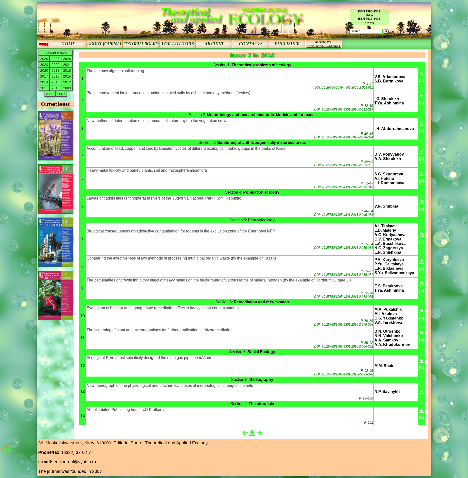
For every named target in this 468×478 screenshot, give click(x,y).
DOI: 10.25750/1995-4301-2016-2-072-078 (343, 297)
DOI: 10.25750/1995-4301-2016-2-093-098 (343, 374)
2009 (67, 88)
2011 (44, 88)
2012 (67, 82)
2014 (44, 82)
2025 (55, 59)
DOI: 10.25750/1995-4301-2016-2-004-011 (343, 87)
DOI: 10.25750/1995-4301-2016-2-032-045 (343, 187)
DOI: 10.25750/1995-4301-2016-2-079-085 (343, 324)
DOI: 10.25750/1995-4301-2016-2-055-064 (343, 247)
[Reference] (421, 81)
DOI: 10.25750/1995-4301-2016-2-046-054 (343, 215)
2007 (61, 94)
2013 (55, 82)
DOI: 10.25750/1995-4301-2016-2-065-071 (343, 275)
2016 (55, 76)
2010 (55, 88)
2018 (67, 70)
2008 (50, 94)
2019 (55, 70)
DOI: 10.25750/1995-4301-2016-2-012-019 (343, 109)
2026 (44, 59)
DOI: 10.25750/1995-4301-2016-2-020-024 (343, 137)
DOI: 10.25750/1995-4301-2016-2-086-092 (343, 346)
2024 (67, 59)
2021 (67, 65)
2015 (67, 76)
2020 (44, 70)
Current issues (55, 53)
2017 (44, 76)
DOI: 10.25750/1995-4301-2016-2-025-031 (343, 165)
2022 (55, 65)
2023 (44, 65)
